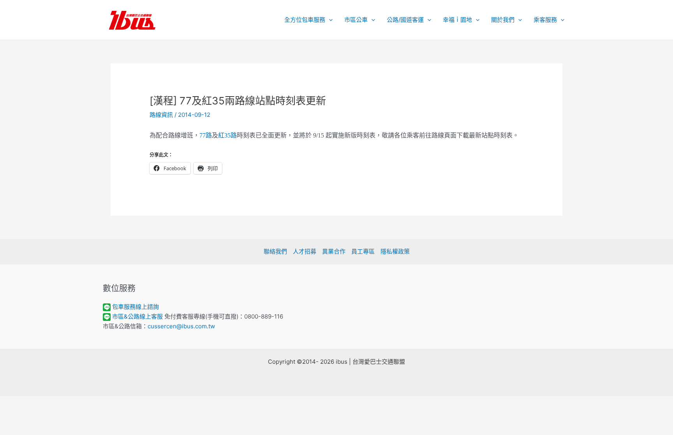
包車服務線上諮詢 (135, 306)
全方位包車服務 (304, 19)
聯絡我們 (275, 251)
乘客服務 (545, 19)
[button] (329, 19)
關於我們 (502, 19)
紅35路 (227, 135)
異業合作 (333, 251)
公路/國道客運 (405, 19)
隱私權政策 (395, 251)
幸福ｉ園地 (457, 19)
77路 (205, 135)
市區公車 (356, 19)
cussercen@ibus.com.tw (181, 326)
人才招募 (304, 251)
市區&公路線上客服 (137, 316)
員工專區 (363, 251)
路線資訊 (161, 114)
